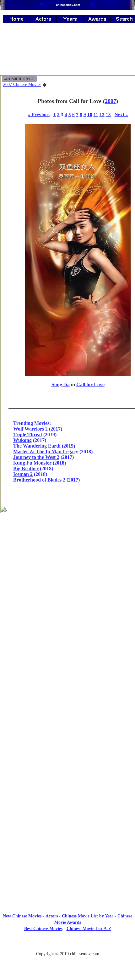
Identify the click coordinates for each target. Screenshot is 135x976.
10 (89, 114)
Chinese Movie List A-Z (89, 928)
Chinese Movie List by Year (87, 916)
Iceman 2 (23, 474)
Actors (52, 916)
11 (96, 114)
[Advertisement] (67, 574)
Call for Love (90, 384)
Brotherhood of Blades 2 (39, 479)
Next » (121, 114)
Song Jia (60, 384)
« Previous (39, 114)
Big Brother (26, 468)
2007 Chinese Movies (22, 84)
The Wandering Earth (37, 446)
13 (108, 114)
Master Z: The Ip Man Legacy (45, 451)
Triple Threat (27, 434)
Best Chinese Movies (43, 928)
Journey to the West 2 (36, 457)
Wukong (22, 440)
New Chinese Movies (22, 916)
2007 (110, 101)
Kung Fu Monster (32, 462)
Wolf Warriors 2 (30, 429)
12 (102, 114)
